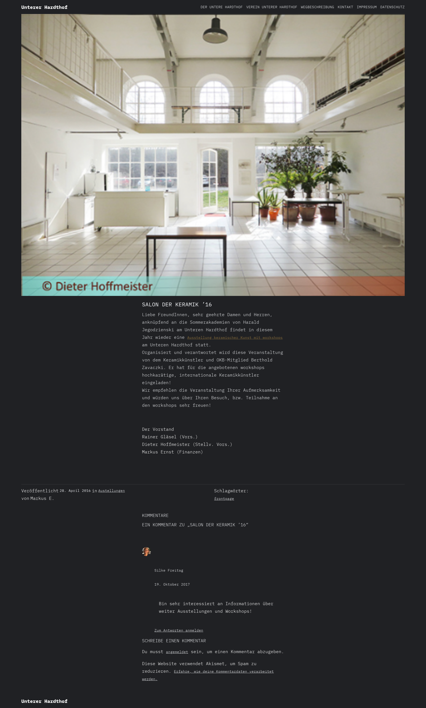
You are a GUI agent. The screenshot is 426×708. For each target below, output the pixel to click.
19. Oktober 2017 (172, 584)
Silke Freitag (168, 570)
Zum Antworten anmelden (178, 630)
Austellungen (111, 490)
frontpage (224, 498)
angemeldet (177, 652)
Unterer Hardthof (44, 7)
